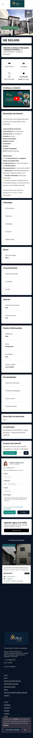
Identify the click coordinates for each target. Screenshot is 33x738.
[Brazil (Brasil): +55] (6, 484)
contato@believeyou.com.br (14, 470)
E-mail (23, 512)
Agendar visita (16, 530)
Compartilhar (11, 453)
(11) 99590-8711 (10, 468)
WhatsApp (10, 512)
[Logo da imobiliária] (16, 638)
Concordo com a (13, 507)
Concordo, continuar (12, 730)
